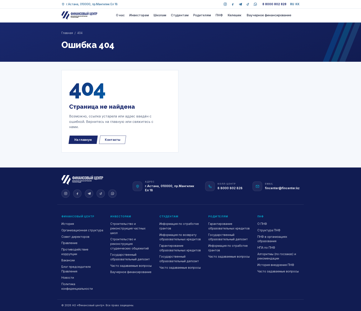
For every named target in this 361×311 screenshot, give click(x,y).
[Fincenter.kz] (79, 15)
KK (297, 4)
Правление (69, 243)
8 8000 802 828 (274, 4)
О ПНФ (262, 223)
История (67, 223)
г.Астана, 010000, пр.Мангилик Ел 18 (92, 4)
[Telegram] (240, 4)
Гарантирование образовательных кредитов (180, 248)
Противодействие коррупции (74, 252)
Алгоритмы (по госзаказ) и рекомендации (276, 256)
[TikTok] (247, 4)
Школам (160, 15)
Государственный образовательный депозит (130, 257)
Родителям (202, 15)
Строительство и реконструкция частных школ (128, 228)
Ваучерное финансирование (269, 15)
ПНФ (219, 15)
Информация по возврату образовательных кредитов (180, 237)
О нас (120, 15)
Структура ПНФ (268, 230)
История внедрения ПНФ (275, 265)
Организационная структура (82, 230)
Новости (67, 277)
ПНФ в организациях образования (272, 239)
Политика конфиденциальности (77, 286)
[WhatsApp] (255, 4)
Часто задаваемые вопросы (131, 265)
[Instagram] (225, 4)
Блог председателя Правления (76, 269)
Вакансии (68, 260)
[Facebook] (232, 4)
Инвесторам (139, 15)
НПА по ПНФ (266, 247)
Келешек (234, 15)
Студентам (180, 15)
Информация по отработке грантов (179, 226)
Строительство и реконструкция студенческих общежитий (129, 243)
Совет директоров (75, 236)
